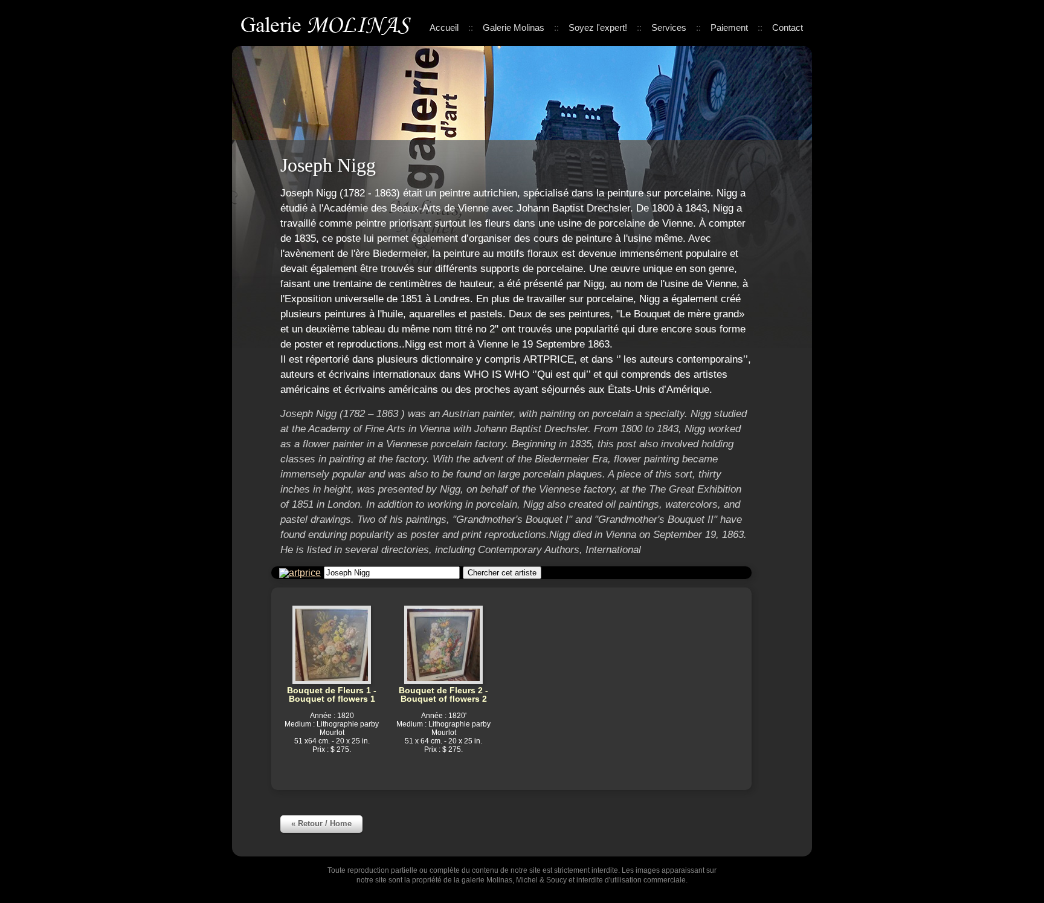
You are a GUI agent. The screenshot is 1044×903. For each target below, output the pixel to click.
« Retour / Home (321, 823)
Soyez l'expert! (598, 27)
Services (668, 27)
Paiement (729, 27)
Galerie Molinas (328, 24)
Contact (787, 27)
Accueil (444, 27)
